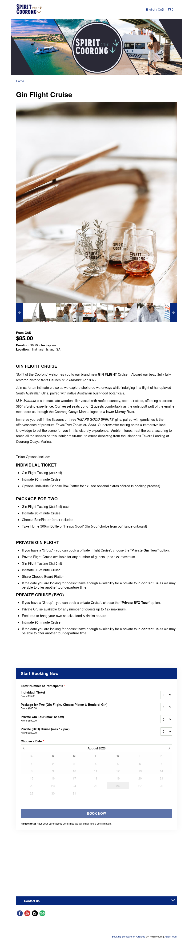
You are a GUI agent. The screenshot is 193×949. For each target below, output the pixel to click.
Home (20, 81)
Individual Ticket (33, 694)
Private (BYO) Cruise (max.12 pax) (45, 730)
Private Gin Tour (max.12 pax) (42, 718)
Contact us (32, 901)
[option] (36, 312)
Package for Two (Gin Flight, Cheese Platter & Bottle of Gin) (64, 706)
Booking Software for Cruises (129, 936)
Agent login (171, 936)
